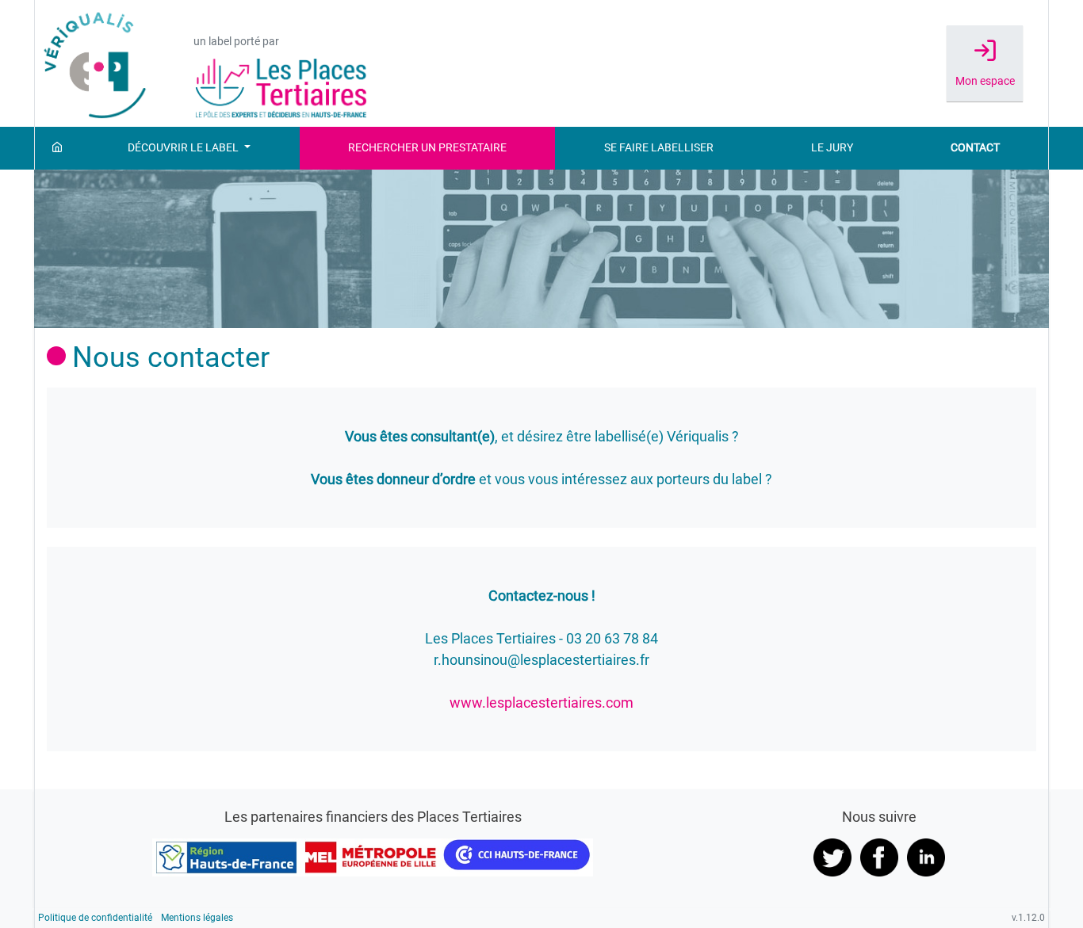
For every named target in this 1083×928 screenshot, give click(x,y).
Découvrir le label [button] (184, 148)
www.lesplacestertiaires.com (541, 702)
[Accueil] (57, 148)
